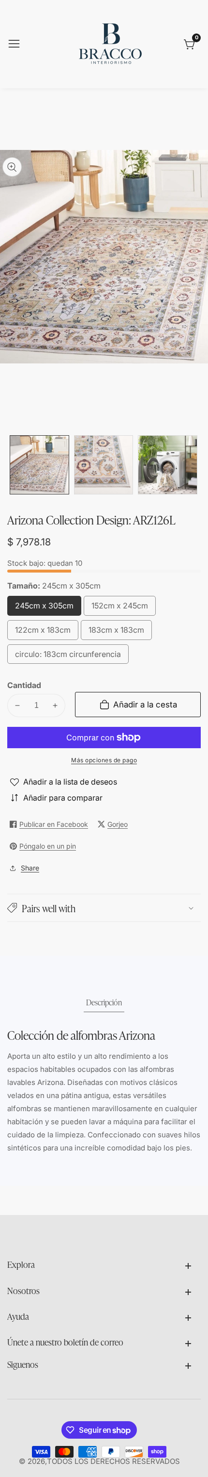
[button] (104, 907)
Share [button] (30, 868)
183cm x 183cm (116, 632)
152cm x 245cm (119, 608)
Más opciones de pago (104, 760)
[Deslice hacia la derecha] (193, 465)
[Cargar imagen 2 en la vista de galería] (104, 465)
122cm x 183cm (43, 632)
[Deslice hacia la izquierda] (14, 465)
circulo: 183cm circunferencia (68, 656)
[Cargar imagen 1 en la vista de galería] (39, 465)
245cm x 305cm (44, 608)
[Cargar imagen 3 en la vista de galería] (167, 465)
